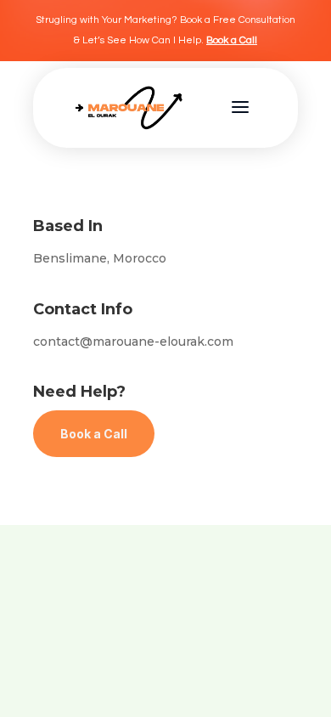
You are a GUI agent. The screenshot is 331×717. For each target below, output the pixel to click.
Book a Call (231, 40)
